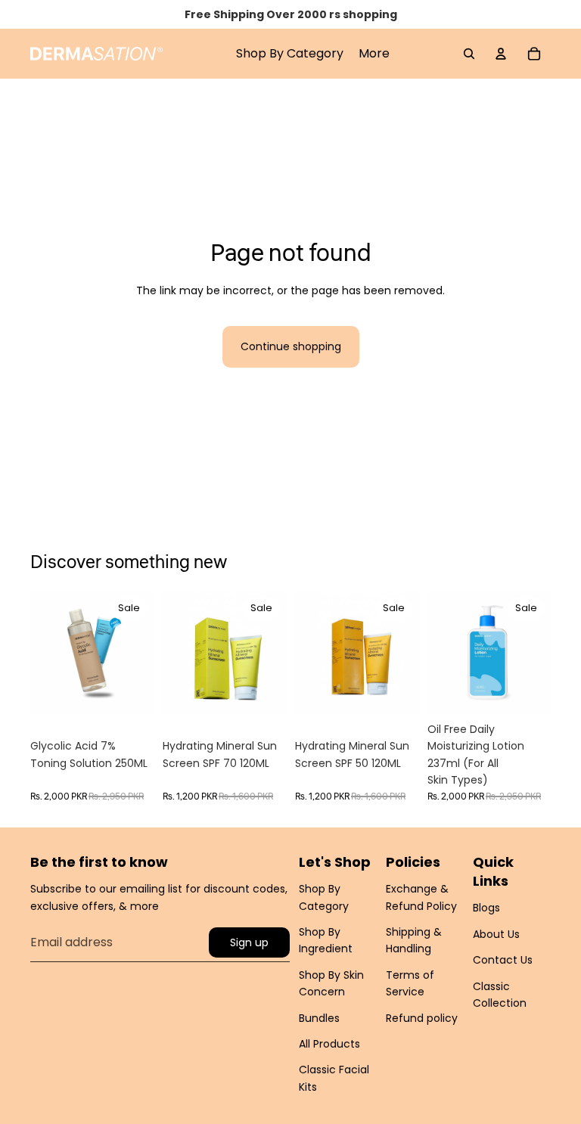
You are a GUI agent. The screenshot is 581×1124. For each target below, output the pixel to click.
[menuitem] (374, 53)
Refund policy (422, 1018)
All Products (329, 1043)
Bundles (319, 1018)
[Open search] (469, 53)
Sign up (249, 942)
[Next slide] (142, 652)
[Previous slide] (42, 652)
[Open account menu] (500, 53)
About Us (496, 934)
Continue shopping (291, 346)
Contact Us (503, 959)
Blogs (486, 907)
